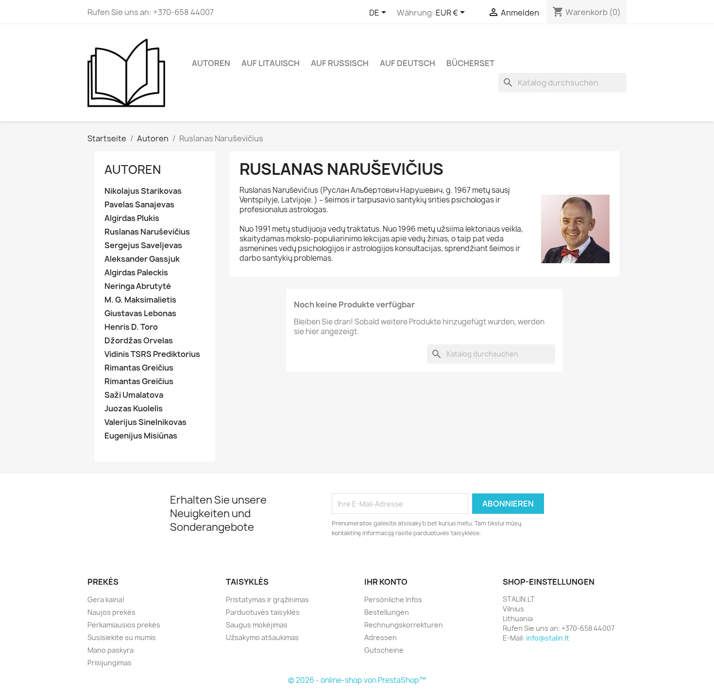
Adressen (380, 637)
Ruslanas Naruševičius (147, 232)
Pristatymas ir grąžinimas (267, 599)
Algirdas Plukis (131, 218)
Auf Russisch (340, 63)
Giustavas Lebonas (140, 313)
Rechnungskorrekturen (403, 624)
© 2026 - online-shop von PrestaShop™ (357, 680)
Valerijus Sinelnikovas (145, 422)
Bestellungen (386, 612)
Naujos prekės (111, 612)
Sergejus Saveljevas (143, 245)
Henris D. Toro (131, 327)
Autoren (211, 63)
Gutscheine (384, 650)
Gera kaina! (106, 599)
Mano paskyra (110, 650)
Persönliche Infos (393, 599)
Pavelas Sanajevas (139, 205)
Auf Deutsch (407, 63)
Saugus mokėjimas (257, 624)
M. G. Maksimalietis (140, 300)
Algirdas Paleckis (136, 273)
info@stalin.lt (547, 637)
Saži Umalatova (133, 395)
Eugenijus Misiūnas (140, 436)
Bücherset (470, 63)
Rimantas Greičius (138, 368)
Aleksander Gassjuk (142, 259)
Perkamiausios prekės (123, 624)
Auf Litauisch (270, 63)
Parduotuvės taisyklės (263, 612)
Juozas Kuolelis (133, 409)
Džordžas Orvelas (138, 341)
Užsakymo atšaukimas (262, 637)
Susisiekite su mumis (121, 637)
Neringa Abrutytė (137, 286)
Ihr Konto (386, 581)
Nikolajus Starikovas (143, 191)
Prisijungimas (109, 662)
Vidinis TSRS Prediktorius (152, 354)
